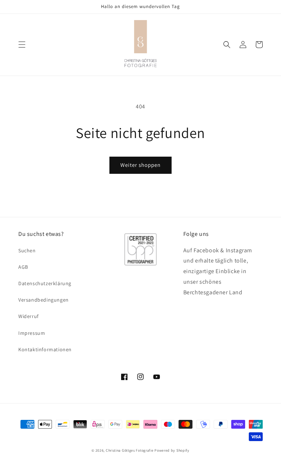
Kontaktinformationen (45, 349)
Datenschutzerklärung (44, 283)
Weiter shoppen (140, 164)
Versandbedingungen (43, 299)
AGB (23, 267)
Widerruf (28, 316)
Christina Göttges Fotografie (130, 450)
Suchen (27, 250)
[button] (22, 45)
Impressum (31, 333)
